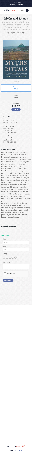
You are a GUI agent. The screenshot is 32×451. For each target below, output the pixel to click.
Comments (6, 262)
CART (19, 5)
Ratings (5, 254)
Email (4, 246)
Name (4, 239)
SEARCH (12, 5)
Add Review (5, 236)
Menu (28, 10)
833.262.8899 (17, 2)
